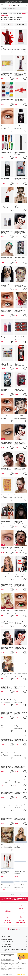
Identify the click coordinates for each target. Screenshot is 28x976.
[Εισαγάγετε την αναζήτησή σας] (25, 8)
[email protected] (20, 946)
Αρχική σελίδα (4, 13)
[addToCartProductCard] (11, 52)
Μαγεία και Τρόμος (17, 13)
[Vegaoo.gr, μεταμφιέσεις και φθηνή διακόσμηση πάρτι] (14, 5)
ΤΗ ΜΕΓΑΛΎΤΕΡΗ (7, 934)
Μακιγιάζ (10, 13)
